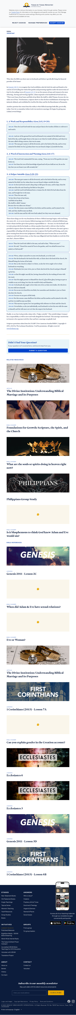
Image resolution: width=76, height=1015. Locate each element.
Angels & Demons (29, 908)
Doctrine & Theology (30, 905)
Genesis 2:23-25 (30, 92)
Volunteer (27, 968)
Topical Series (5, 905)
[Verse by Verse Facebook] (68, 1001)
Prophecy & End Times (31, 902)
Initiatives (6, 924)
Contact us (27, 965)
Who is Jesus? (28, 896)
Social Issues (28, 915)
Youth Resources (6, 912)
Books (3, 918)
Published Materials (7, 930)
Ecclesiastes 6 (15, 775)
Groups (27, 924)
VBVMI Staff (10, 33)
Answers (28, 892)
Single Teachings (6, 902)
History (3, 972)
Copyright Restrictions (21, 1001)
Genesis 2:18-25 (13, 87)
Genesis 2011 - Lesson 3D (22, 841)
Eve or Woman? (16, 640)
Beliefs (3, 968)
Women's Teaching (7, 908)
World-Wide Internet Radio (10, 939)
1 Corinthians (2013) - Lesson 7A (27, 709)
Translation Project (7, 955)
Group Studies (6, 915)
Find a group (28, 928)
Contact (28, 962)
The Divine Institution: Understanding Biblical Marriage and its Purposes (35, 392)
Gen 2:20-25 (31, 174)
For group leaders (29, 931)
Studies (5, 892)
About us (4, 965)
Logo (56, 923)
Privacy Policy (34, 1001)
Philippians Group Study (22, 499)
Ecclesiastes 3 (15, 808)
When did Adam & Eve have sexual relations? (34, 607)
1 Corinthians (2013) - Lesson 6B (26, 874)
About (4, 962)
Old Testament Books (8, 899)
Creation (26, 899)
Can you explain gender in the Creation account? (36, 742)
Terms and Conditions (46, 1001)
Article (9, 388)
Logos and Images (6, 1001)
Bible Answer (11, 425)
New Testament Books (8, 896)
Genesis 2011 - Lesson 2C (22, 574)
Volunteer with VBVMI (8, 952)
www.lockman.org (12, 328)
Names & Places (29, 912)
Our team (4, 975)
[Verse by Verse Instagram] (73, 1001)
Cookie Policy (15, 12)
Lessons (9, 571)
